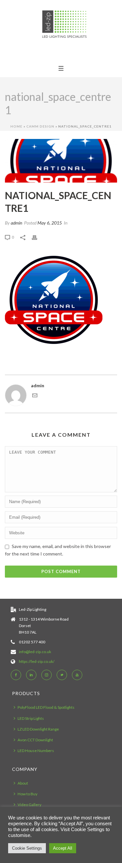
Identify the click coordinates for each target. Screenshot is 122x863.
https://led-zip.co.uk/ (36, 661)
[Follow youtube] (77, 675)
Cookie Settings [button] (27, 848)
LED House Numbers (36, 750)
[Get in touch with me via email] (34, 396)
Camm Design (40, 126)
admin (16, 223)
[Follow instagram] (46, 675)
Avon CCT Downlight (35, 739)
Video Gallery (29, 804)
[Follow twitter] (62, 675)
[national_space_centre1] (61, 161)
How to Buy (27, 793)
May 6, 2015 (49, 223)
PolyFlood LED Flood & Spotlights (46, 707)
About (23, 783)
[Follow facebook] (16, 675)
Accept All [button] (62, 848)
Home (16, 126)
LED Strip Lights (31, 718)
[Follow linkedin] (31, 675)
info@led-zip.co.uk (35, 651)
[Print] (38, 236)
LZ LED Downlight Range (38, 729)
